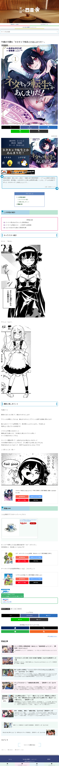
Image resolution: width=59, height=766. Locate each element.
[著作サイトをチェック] (15, 627)
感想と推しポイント (24, 201)
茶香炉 (48, 759)
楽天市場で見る (22, 496)
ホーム (10, 759)
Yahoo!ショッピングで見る (36, 496)
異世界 (20, 608)
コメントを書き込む (29, 745)
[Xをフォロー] (44, 627)
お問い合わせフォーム (29, 761)
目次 (27, 193)
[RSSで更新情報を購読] (44, 631)
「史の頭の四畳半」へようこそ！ (29, 759)
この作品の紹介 (22, 197)
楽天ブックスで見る (22, 500)
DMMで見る (35, 500)
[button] (57, 32)
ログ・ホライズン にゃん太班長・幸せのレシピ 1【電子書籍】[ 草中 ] (33, 553)
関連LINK (20, 204)
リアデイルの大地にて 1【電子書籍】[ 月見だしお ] (29, 575)
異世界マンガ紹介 (6, 608)
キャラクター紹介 (23, 199)
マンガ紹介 (14, 608)
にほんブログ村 (6, 602)
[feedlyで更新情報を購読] (15, 631)
